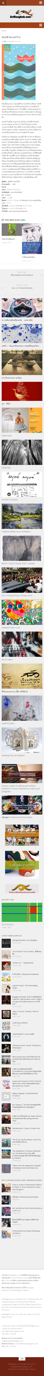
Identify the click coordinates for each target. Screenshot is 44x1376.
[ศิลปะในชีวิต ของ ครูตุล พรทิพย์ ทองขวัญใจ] (6, 1222)
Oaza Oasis (7, 435)
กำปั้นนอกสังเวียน (28, 257)
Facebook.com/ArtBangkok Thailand (15, 1290)
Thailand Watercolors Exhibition (16, 531)
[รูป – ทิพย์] (22, 391)
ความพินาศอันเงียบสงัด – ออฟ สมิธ (17, 320)
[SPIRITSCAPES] (22, 708)
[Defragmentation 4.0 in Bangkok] (6, 943)
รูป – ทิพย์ (6, 403)
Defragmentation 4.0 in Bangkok (24, 940)
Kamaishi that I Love (11, 627)
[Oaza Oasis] (22, 420)
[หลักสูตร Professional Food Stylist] (22, 805)
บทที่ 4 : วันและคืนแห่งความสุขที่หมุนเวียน (20, 345)
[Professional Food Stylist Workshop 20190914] (6, 1234)
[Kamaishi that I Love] (22, 612)
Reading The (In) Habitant (13, 755)
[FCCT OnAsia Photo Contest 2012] (22, 580)
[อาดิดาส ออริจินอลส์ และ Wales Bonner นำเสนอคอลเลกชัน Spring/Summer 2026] (6, 1119)
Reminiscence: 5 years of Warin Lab (26, 1128)
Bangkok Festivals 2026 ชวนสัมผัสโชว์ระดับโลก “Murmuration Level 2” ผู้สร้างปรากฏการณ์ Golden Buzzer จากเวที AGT (27, 1000)
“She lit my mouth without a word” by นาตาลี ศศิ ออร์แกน (26, 1140)
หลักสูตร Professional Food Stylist (17, 817)
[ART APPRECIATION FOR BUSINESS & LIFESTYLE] (6, 1211)
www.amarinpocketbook (18, 211)
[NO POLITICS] (22, 912)
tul (5, 41)
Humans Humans (10, 499)
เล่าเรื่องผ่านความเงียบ (12, 377)
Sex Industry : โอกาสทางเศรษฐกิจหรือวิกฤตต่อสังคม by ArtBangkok (26, 1106)
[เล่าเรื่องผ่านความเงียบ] (22, 362)
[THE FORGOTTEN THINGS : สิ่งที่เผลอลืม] (6, 954)
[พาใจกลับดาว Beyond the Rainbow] (6, 977)
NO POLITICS (8, 924)
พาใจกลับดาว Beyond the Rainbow (25, 974)
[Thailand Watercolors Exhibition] (22, 516)
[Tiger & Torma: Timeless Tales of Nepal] (6, 1014)
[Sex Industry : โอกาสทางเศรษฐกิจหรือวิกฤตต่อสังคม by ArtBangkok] (6, 1107)
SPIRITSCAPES (8, 723)
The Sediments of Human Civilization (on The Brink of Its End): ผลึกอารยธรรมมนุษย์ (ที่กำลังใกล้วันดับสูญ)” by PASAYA (26, 1154)
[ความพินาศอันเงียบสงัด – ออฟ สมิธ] (22, 307)
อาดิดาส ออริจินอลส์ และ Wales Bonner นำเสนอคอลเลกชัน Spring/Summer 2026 (27, 1118)
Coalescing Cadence (20, 1023)
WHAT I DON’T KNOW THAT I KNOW (18, 563)
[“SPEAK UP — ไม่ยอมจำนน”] (6, 965)
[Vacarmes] (22, 452)
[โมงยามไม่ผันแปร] (12, 229)
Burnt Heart (7, 659)
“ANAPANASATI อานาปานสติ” (23, 1034)
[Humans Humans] (22, 484)
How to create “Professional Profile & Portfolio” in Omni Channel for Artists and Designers (21, 788)
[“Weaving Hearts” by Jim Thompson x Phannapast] (6, 1048)
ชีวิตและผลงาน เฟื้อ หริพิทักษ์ (15, 691)
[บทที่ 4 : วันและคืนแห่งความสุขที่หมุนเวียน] (22, 333)
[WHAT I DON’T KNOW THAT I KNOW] (22, 548)
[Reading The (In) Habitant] (22, 740)
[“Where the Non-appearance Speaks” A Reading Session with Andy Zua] (6, 1168)
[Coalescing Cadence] (6, 1025)
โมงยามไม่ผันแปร (8, 239)
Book (4, 31)
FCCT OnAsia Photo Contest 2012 (17, 595)
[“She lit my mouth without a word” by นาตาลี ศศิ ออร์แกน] (6, 1142)
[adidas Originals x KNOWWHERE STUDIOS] (6, 1096)
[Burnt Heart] (22, 644)
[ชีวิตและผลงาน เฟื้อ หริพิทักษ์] (22, 676)
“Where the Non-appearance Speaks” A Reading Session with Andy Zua (26, 1166)
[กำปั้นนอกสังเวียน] (32, 238)
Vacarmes (6, 467)
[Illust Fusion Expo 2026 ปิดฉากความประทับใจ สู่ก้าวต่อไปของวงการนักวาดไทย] (6, 1059)
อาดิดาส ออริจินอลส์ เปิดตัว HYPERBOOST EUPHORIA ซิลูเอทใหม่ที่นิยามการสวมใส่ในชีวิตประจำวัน (26, 1071)
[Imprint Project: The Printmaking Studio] (6, 988)
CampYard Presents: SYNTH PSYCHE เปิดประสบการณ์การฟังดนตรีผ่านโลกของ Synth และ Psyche (26, 1083)
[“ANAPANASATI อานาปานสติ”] (6, 1037)
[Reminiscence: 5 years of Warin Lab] (6, 1131)
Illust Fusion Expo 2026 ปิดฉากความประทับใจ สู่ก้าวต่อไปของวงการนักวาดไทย (26, 1059)
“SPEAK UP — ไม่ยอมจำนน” (23, 963)
